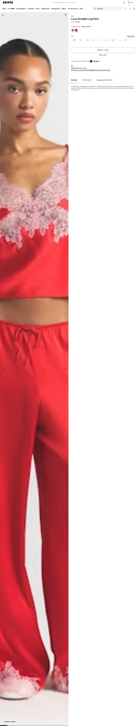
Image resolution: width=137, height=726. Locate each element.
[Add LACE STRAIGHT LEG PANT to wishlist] (65, 15)
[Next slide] (64, 369)
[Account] (129, 8)
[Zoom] (3, 15)
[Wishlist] (125, 8)
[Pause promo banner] (124, 2)
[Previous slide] (4, 369)
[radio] (74, 40)
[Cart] (134, 8)
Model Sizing (10, 721)
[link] (72, 30)
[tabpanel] (102, 88)
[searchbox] (109, 8)
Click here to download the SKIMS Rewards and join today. (90, 70)
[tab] (74, 80)
